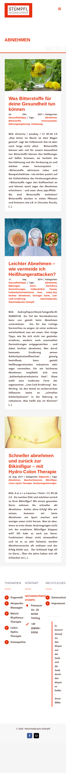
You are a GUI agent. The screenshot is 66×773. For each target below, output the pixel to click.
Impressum (56, 603)
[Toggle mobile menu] (59, 8)
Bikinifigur (51, 479)
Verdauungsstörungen (44, 483)
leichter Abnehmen (19, 295)
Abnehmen (51, 117)
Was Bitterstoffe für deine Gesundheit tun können (32, 104)
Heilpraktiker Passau (44, 289)
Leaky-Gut (51, 292)
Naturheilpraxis (48, 298)
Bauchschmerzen (33, 479)
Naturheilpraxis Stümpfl (21, 302)
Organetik (15, 597)
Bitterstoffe (15, 120)
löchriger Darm (41, 295)
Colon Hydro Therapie (20, 483)
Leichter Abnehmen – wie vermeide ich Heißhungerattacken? (32, 269)
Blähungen (14, 285)
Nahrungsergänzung (19, 124)
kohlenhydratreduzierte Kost (25, 292)
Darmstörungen (17, 289)
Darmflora (51, 285)
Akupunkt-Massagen (15, 605)
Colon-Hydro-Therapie (15, 632)
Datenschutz (56, 597)
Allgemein (44, 476)
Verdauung (37, 124)
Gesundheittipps (17, 117)
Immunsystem (49, 120)
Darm (33, 285)
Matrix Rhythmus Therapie (15, 617)
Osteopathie (15, 642)
